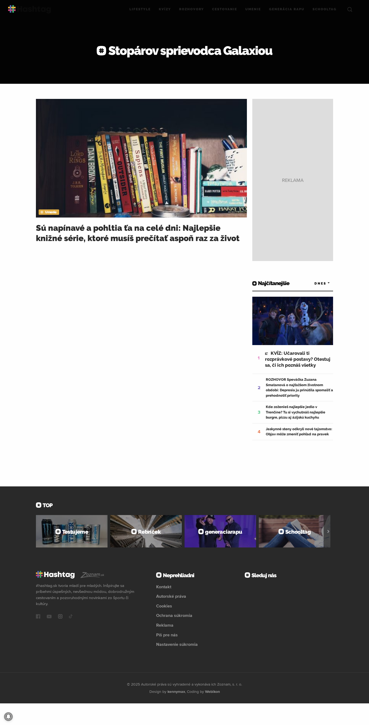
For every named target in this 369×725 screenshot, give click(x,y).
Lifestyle (140, 9)
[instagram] (60, 617)
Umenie (253, 9)
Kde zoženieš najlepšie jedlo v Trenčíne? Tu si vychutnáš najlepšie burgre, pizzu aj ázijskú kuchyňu (295, 412)
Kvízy (165, 9)
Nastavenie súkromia (177, 644)
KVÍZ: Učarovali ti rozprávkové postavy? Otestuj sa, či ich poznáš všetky (297, 359)
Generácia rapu (286, 9)
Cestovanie (224, 9)
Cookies (164, 605)
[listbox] (314, 283)
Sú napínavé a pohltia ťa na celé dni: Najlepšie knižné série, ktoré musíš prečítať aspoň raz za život (138, 233)
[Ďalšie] (328, 531)
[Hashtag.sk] (29, 9)
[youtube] (49, 617)
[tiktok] (71, 617)
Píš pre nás (167, 634)
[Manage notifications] (8, 716)
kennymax (176, 691)
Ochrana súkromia (174, 615)
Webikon (212, 691)
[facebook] (38, 617)
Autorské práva (171, 596)
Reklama (164, 625)
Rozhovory (191, 9)
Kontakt (163, 586)
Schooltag (325, 9)
